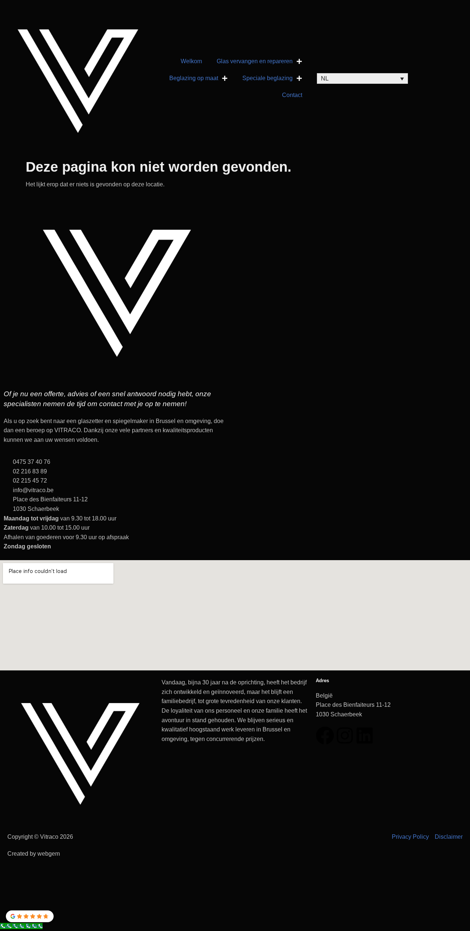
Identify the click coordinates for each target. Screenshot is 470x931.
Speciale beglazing (267, 78)
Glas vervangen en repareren (255, 61)
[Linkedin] (364, 735)
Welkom (191, 61)
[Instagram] (345, 735)
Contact (292, 95)
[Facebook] (325, 735)
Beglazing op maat (193, 78)
